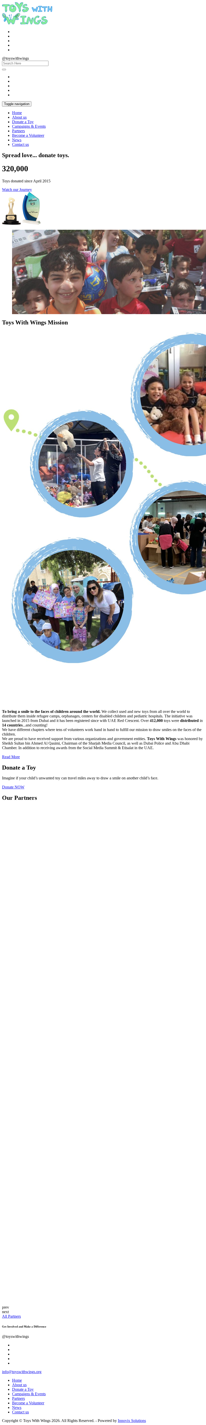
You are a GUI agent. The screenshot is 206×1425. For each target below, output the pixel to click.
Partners (18, 131)
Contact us (20, 144)
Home (17, 113)
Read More (11, 757)
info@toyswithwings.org (21, 1372)
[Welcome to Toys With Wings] (27, 23)
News (16, 140)
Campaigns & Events (29, 126)
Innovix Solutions (132, 1420)
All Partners (11, 1316)
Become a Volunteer (28, 135)
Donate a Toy (23, 122)
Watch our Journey (17, 189)
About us (19, 117)
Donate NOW (13, 787)
